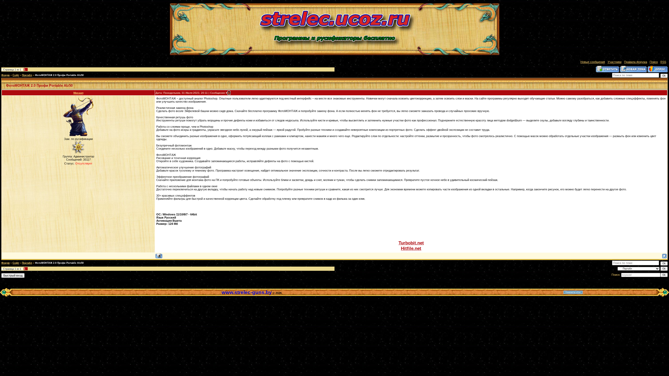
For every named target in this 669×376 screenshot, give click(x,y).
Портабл (27, 75)
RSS (663, 61)
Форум (5, 75)
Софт (16, 75)
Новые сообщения (592, 61)
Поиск (654, 61)
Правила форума (635, 61)
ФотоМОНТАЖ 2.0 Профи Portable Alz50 (59, 75)
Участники (614, 61)
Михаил (78, 92)
